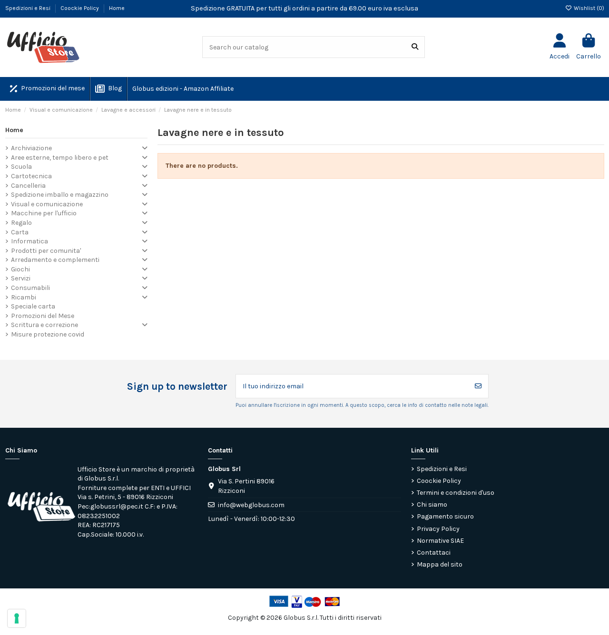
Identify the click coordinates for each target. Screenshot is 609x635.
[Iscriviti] (478, 386)
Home (117, 8)
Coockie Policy (80, 8)
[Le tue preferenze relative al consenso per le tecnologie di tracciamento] (17, 618)
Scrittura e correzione (44, 325)
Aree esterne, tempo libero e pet (59, 158)
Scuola (21, 167)
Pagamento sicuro (445, 516)
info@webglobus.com (251, 505)
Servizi (20, 278)
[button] (182, 89)
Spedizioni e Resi (28, 8)
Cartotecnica (31, 176)
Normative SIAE (440, 541)
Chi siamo (432, 504)
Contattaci (434, 552)
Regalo (21, 223)
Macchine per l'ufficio (44, 213)
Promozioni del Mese (42, 316)
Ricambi (23, 297)
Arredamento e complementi (55, 260)
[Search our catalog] (415, 47)
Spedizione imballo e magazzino (59, 195)
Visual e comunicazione (47, 204)
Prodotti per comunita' (46, 251)
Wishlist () (588, 8)
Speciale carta (33, 306)
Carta (20, 232)
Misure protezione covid (47, 334)
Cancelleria (28, 186)
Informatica (29, 241)
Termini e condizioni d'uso (455, 493)
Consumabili (30, 288)
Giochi (20, 269)
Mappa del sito (439, 564)
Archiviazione (31, 148)
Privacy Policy (438, 529)
